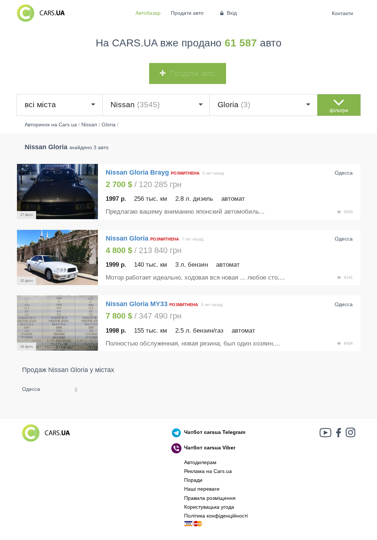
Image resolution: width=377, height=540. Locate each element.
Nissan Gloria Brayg (137, 172)
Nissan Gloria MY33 (137, 304)
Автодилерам (200, 462)
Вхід (232, 13)
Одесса (31, 389)
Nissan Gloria (128, 238)
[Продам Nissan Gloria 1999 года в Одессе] (57, 257)
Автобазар (148, 13)
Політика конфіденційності (216, 516)
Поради (193, 480)
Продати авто (187, 13)
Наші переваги (201, 489)
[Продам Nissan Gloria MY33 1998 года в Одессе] (57, 323)
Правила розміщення (210, 498)
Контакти (342, 13)
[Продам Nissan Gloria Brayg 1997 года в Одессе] (57, 191)
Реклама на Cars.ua (208, 471)
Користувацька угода (209, 507)
